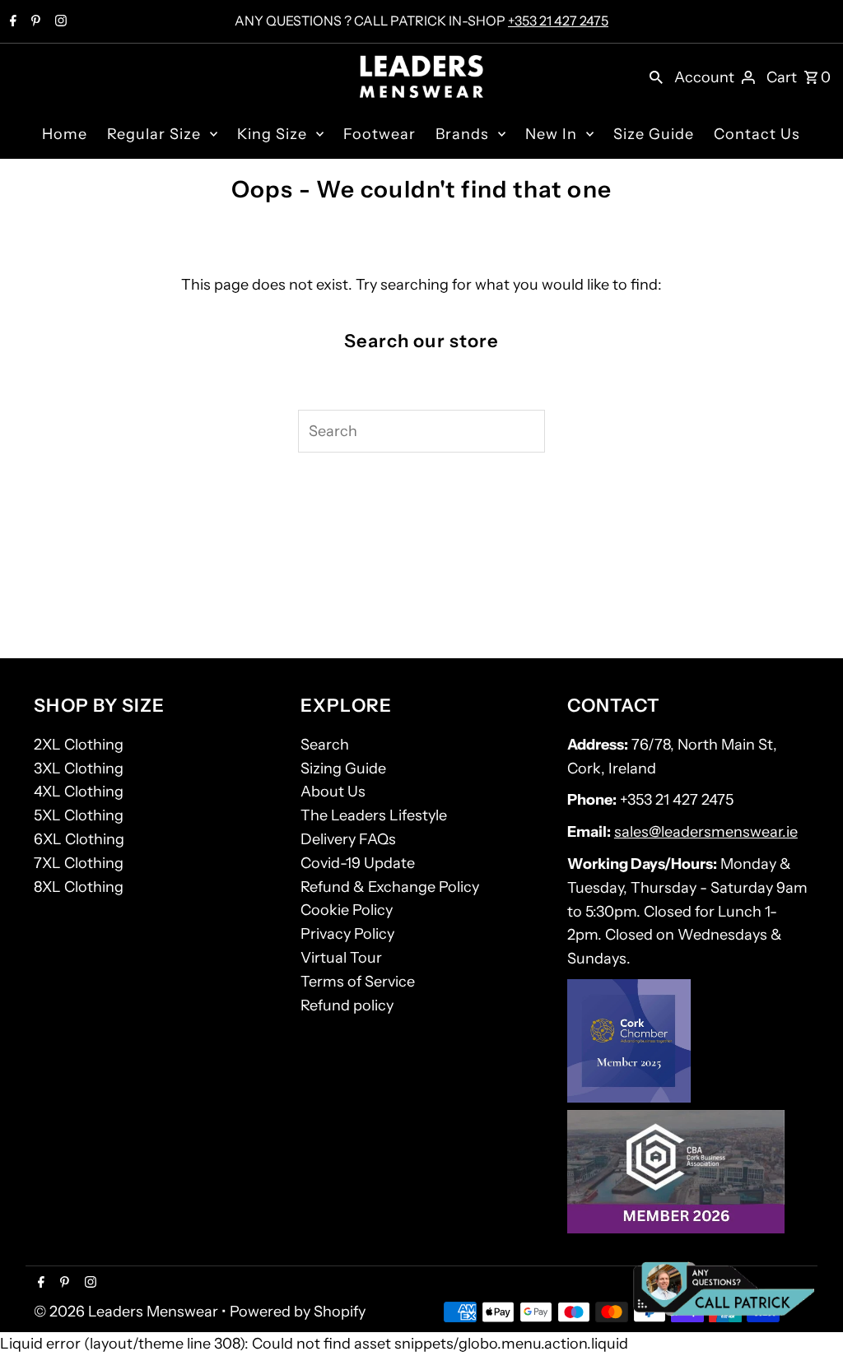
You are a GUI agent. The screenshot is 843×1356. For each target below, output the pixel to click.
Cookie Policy (346, 910)
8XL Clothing (78, 887)
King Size (272, 134)
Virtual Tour (341, 958)
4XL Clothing (78, 791)
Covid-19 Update (357, 863)
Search (324, 745)
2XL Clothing (78, 745)
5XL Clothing (78, 815)
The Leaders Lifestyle (373, 815)
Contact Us (757, 134)
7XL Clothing (78, 863)
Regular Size (154, 134)
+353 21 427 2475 (558, 20)
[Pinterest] (33, 22)
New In (551, 134)
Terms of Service (357, 982)
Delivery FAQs (348, 839)
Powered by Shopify (298, 1312)
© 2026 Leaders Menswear (127, 1312)
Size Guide (653, 134)
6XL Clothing (79, 839)
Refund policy (347, 1005)
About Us (333, 791)
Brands (462, 134)
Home (64, 134)
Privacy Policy (347, 934)
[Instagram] (59, 22)
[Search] (656, 76)
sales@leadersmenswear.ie (706, 832)
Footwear (379, 134)
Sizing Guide (343, 768)
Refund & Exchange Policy (389, 887)
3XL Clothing (78, 768)
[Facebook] (11, 22)
